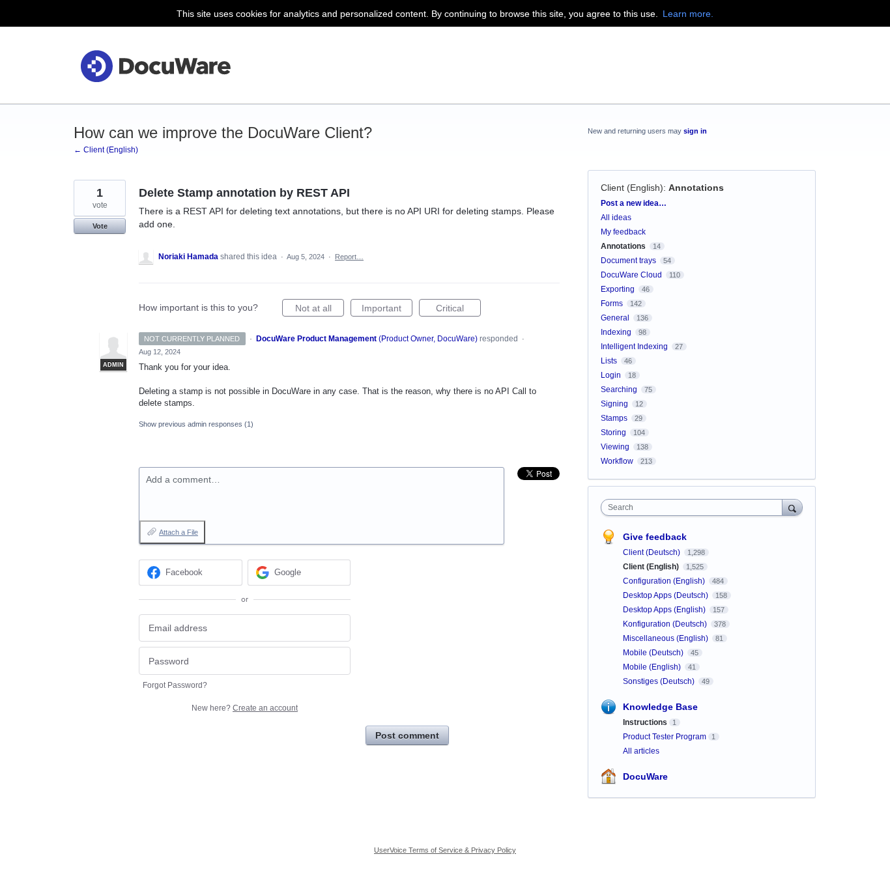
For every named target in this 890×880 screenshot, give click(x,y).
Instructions (645, 722)
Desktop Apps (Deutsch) (666, 595)
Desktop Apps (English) (665, 609)
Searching (619, 389)
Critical (458, 310)
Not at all (319, 310)
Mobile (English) (653, 667)
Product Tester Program (664, 736)
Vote (100, 226)
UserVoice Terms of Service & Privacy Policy (445, 850)
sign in (695, 131)
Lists (609, 360)
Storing (613, 432)
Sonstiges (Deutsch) (659, 681)
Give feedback (655, 537)
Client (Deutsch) (652, 552)
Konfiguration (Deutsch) (666, 624)
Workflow (617, 461)
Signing (614, 403)
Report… (349, 257)
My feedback (623, 231)
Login (611, 375)
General (615, 317)
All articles (641, 751)
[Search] (792, 507)
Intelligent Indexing (634, 346)
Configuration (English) (665, 581)
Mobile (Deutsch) (654, 652)
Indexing (616, 332)
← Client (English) (106, 149)
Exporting (618, 289)
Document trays (628, 260)
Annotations (696, 187)
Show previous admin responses (196, 424)
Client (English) (632, 187)
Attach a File (178, 532)
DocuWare (645, 776)
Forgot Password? (175, 685)
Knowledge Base (660, 707)
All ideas (616, 217)
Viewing (615, 446)
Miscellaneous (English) (666, 638)
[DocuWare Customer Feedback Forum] (155, 65)
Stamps (614, 418)
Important (387, 310)
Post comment (407, 735)
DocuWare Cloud (631, 274)
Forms (612, 303)
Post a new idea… (634, 203)
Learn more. (688, 13)
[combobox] (694, 507)
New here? (245, 708)
